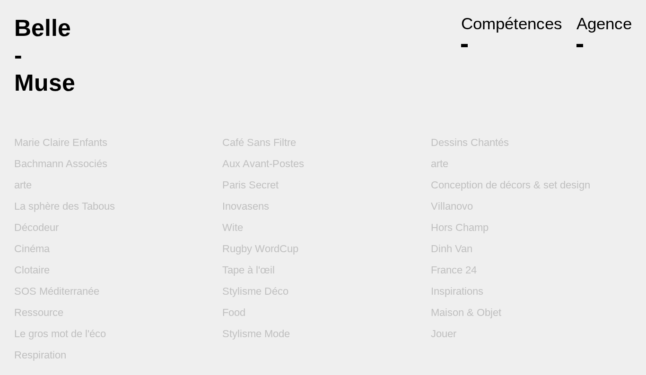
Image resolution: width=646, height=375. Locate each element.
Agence (604, 23)
